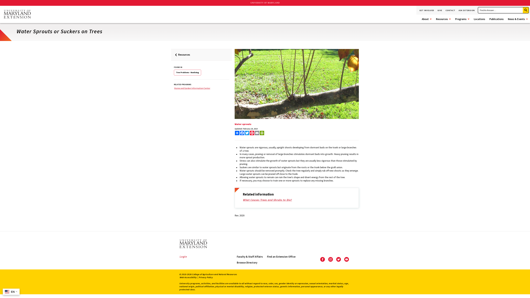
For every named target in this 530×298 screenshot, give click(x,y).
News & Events (516, 19)
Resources (442, 19)
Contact (450, 10)
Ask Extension (467, 10)
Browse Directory (247, 262)
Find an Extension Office (281, 256)
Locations (479, 19)
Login (183, 256)
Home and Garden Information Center (192, 88)
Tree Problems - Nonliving (187, 72)
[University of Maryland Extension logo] (17, 14)
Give (440, 10)
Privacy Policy (206, 277)
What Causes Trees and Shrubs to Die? (267, 200)
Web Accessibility (188, 277)
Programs (461, 19)
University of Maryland (265, 3)
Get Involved (426, 10)
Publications (496, 19)
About (425, 19)
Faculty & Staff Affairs (250, 256)
